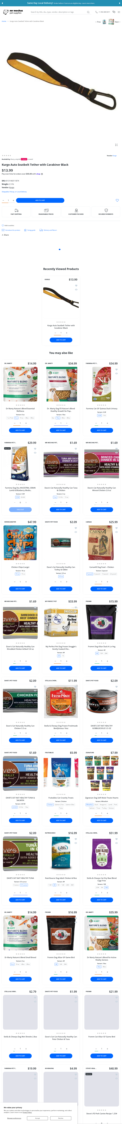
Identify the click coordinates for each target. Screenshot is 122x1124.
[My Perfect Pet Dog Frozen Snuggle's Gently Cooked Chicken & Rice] (61, 622)
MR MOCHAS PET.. (51, 443)
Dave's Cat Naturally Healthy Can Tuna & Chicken (61, 489)
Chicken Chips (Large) (20, 567)
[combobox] (61, 12)
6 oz (16, 418)
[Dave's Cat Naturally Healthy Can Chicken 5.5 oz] (20, 701)
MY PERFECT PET (51, 601)
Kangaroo (103, 805)
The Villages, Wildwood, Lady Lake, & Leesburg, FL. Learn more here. (71, 3)
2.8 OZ (15, 807)
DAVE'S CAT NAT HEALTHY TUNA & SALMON (20, 799)
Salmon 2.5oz (59, 805)
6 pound (97, 574)
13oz (26, 807)
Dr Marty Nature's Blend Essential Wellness (20, 409)
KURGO (47, 279)
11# (104, 415)
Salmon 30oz (70, 805)
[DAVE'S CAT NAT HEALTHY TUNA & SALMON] (20, 773)
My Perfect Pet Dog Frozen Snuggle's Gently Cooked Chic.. (61, 647)
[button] (2, 3)
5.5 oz (61, 576)
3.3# (99, 415)
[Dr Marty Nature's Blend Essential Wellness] (20, 384)
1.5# (49, 885)
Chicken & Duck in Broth (14, 1057)
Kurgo (115, 156)
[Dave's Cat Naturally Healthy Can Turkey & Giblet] (61, 542)
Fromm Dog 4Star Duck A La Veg (101, 646)
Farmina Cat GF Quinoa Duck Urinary (101, 408)
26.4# (23, 497)
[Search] (88, 12)
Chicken (50, 805)
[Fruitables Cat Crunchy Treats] (61, 773)
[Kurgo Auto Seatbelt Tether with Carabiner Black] (61, 300)
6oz (53, 418)
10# (106, 887)
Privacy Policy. (27, 1112)
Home (4, 21)
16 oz (21, 418)
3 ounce (16, 885)
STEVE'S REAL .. (91, 1082)
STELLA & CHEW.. (51, 681)
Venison (111, 808)
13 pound (105, 574)
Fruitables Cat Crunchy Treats (60, 798)
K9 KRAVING (49, 1082)
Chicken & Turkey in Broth (20, 1047)
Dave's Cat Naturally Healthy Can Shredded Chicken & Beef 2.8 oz (20, 647)
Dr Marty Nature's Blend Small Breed (20, 957)
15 (63, 656)
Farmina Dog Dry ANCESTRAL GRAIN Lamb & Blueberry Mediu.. (20, 489)
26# (106, 653)
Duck (96, 805)
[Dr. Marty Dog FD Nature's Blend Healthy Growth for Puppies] (61, 384)
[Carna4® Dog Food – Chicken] (101, 542)
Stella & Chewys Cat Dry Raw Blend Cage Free (102, 879)
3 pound (89, 574)
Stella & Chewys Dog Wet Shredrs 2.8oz (20, 1037)
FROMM (88, 601)
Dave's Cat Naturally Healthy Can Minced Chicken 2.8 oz (102, 489)
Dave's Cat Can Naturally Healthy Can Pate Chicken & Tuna (61, 1038)
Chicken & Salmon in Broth (20, 1043)
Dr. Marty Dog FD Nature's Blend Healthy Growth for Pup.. (61, 409)
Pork (115, 805)
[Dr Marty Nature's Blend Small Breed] (20, 933)
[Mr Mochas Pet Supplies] (13, 12)
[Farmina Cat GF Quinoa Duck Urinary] (101, 384)
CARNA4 (89, 522)
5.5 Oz (60, 497)
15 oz (23, 574)
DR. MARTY (8, 363)
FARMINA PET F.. (91, 363)
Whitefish (89, 805)
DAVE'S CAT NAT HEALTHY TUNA (20, 878)
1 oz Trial (10, 418)
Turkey (104, 808)
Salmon (91, 808)
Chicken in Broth (29, 1057)
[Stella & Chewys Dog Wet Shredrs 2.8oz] (20, 1012)
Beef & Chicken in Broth (20, 1050)
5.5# (17, 497)
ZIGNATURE (90, 753)
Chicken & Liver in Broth (20, 1054)
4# (59, 656)
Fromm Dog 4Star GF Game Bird (61, 957)
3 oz (55, 497)
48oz (27, 418)
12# (101, 653)
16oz (58, 418)
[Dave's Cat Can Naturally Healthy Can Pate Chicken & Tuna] (61, 1012)
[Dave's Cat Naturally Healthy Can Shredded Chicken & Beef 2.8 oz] (20, 622)
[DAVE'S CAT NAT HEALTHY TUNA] (20, 853)
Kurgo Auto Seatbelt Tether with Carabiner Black (61, 326)
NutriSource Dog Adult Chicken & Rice (61, 878)
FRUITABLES (49, 753)
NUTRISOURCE (50, 833)
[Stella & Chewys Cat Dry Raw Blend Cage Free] (101, 853)
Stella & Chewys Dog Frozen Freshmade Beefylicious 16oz (61, 727)
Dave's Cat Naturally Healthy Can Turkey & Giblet (61, 568)
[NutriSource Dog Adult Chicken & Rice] (61, 853)
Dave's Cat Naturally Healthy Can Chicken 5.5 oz (20, 727)
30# (72, 885)
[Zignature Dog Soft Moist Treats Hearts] (101, 773)
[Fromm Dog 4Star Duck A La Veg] (101, 622)
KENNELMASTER (10, 522)
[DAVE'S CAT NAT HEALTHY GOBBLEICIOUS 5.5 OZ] (101, 701)
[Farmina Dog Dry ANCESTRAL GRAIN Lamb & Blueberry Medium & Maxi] (20, 463)
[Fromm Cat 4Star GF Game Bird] (101, 1012)
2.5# (97, 887)
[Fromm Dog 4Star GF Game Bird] (61, 933)
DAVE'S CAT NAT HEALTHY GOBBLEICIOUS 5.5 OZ (102, 727)
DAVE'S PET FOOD (51, 522)
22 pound (113, 574)
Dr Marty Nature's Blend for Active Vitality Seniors (101, 958)
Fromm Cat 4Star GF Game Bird (101, 1037)
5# (58, 885)
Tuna (61, 808)
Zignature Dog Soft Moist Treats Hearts (101, 798)
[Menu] (119, 12)
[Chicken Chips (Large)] (20, 542)
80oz (32, 418)
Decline (60, 1118)
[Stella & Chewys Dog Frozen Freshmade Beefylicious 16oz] (61, 701)
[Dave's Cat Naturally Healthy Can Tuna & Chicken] (61, 463)
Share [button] (6, 235)
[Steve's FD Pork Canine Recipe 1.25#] (101, 1103)
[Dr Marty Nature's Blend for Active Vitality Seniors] (101, 933)
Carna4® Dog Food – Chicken (101, 567)
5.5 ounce (24, 885)
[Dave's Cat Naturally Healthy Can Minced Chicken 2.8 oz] (101, 463)
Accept (37, 1118)
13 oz (66, 497)
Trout (98, 808)
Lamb (110, 805)
